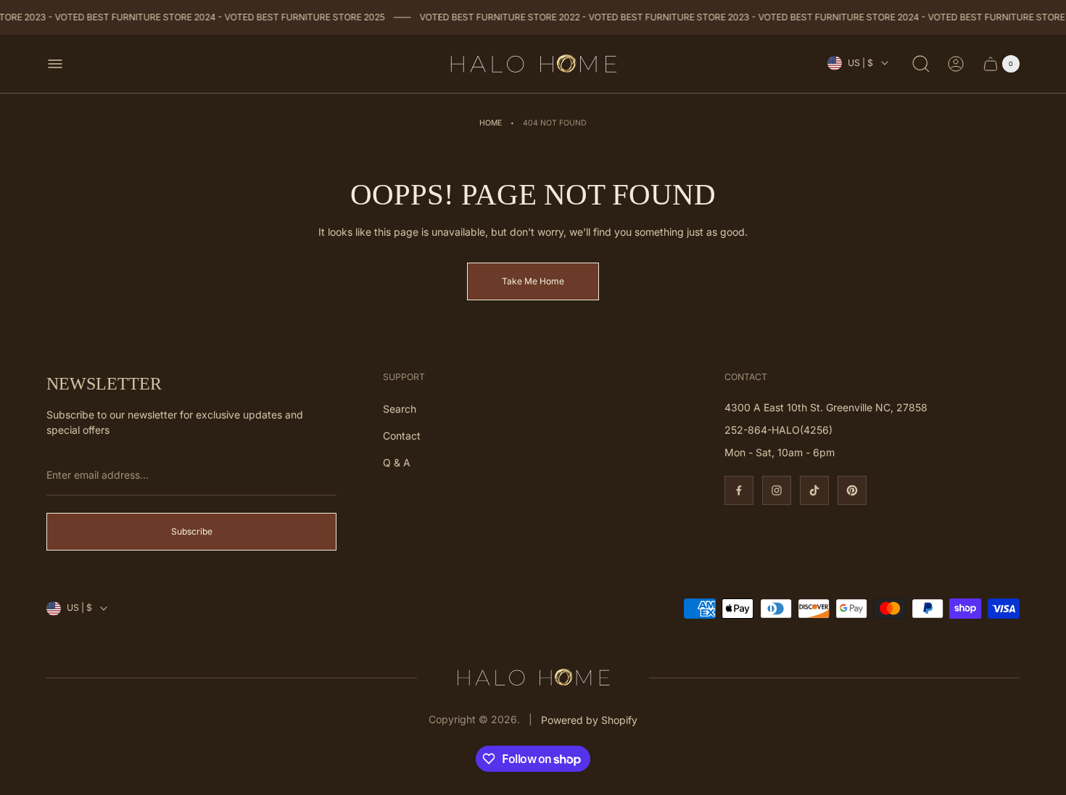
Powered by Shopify (589, 720)
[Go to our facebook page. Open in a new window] (738, 490)
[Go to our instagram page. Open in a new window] (776, 490)
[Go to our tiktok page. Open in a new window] (814, 490)
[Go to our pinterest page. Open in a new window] (852, 490)
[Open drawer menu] (55, 64)
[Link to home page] (533, 677)
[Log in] (956, 64)
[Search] (921, 64)
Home (490, 123)
